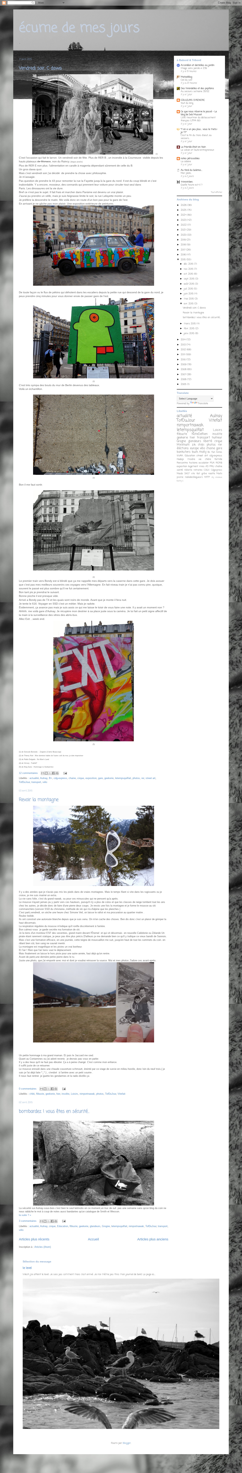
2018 (184, 245)
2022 (184, 225)
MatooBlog (186, 77)
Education (62, 1226)
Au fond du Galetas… (191, 170)
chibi (32, 1093)
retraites (198, 470)
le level (27, 1268)
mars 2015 (190, 323)
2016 (184, 255)
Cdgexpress (216, 470)
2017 (183, 250)
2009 (184, 364)
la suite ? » (25, 1215)
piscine (180, 477)
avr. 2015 (189, 303)
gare (100, 778)
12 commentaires (28, 773)
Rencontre (182, 463)
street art (150, 778)
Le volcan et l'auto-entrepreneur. (198, 150)
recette (211, 473)
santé (180, 470)
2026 (184, 205)
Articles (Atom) (42, 1246)
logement (193, 466)
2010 (183, 359)
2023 (184, 220)
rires (202, 466)
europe (194, 448)
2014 (183, 339)
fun (213, 452)
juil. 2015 (189, 289)
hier (58, 1093)
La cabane (186, 161)
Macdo (180, 473)
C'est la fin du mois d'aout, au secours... (196, 137)
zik (194, 445)
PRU (211, 466)
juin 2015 (189, 294)
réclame (188, 470)
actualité (34, 778)
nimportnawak (87, 1093)
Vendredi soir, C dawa (40, 68)
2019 (184, 240)
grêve (204, 473)
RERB (219, 463)
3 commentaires (27, 1220)
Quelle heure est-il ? (191, 185)
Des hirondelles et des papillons (197, 88)
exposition (91, 778)
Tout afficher (216, 192)
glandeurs (95, 1226)
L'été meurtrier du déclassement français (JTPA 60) (198, 119)
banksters (184, 452)
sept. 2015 (189, 279)
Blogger (127, 1443)
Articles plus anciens (152, 1239)
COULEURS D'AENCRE (193, 100)
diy (213, 477)
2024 (184, 215)
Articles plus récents (34, 1239)
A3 (207, 466)
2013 (183, 345)
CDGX (206, 470)
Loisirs (74, 1093)
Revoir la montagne (38, 799)
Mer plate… (186, 173)
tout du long (187, 103)
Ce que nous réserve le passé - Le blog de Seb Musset (199, 113)
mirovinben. (187, 182)
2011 (183, 354)
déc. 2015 (189, 264)
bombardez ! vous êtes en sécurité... (54, 1111)
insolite (65, 1093)
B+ (50, 778)
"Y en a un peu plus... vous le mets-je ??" (199, 131)
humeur (217, 437)
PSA (212, 463)
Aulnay (43, 778)
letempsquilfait (123, 778)
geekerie (109, 778)
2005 (184, 384)
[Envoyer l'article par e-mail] (64, 773)
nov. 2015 (189, 269)
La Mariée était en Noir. (193, 147)
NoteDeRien (200, 434)
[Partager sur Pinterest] (57, 773)
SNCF (187, 473)
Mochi (219, 473)
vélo (45, 782)
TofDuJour (24, 782)
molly (202, 452)
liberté (207, 441)
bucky (179, 480)
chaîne (218, 466)
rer (142, 778)
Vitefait (121, 1093)
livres (219, 452)
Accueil (93, 1239)
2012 (184, 349)
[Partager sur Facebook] (53, 773)
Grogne (106, 1226)
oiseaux (218, 477)
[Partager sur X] (50, 773)
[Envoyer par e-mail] (43, 773)
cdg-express (60, 778)
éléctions (183, 448)
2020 (184, 235)
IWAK (180, 455)
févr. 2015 (189, 328)
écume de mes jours (79, 28)
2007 (184, 374)
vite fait (195, 473)
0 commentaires (27, 1088)
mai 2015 (189, 299)
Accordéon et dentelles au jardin (197, 65)
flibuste (40, 1093)
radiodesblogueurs (194, 477)
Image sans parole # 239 (194, 68)
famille (218, 459)
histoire (193, 463)
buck (195, 452)
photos (136, 778)
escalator (204, 463)
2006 (184, 379)
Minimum (183, 445)
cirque (80, 778)
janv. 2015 (189, 333)
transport (36, 782)
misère (191, 459)
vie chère (205, 459)
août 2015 (189, 284)
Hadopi (180, 459)
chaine (72, 778)
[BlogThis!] (46, 773)
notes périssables (190, 158)
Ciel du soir (186, 80)
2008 (184, 369)
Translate (203, 403)
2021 (184, 230)
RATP (207, 477)
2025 (184, 210)
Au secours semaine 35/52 (195, 91)
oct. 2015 (189, 274)
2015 (184, 259)
